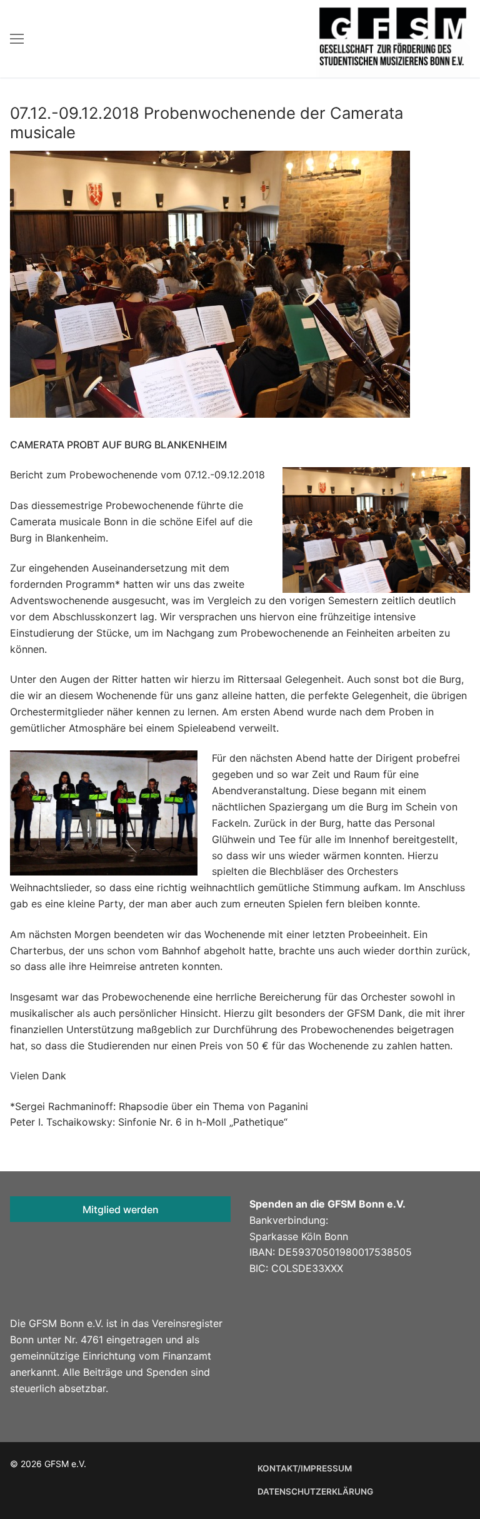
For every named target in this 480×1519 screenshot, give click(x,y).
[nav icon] (17, 39)
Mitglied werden (120, 1209)
